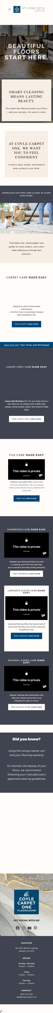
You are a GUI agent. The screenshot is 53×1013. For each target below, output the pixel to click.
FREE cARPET (26, 324)
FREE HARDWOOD (26, 574)
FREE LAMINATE (26, 636)
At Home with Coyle (33, 9)
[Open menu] (9, 9)
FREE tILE (27, 498)
